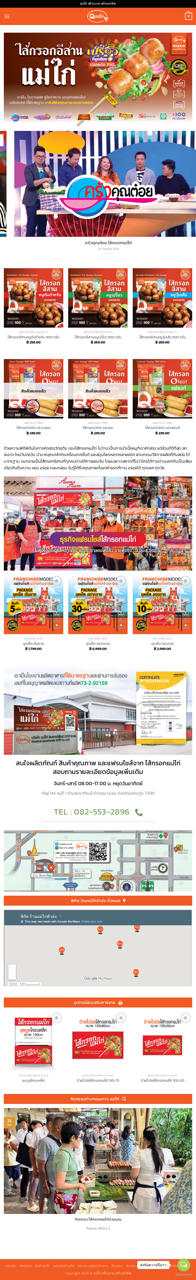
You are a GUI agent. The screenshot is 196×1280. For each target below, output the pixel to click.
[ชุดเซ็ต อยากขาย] (98, 604)
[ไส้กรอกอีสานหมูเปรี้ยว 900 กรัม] (98, 298)
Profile (25, 1266)
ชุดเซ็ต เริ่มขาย (33, 643)
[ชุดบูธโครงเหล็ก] (33, 1041)
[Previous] (4, 313)
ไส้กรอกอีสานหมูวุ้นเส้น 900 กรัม (162, 337)
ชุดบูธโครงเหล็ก (33, 1080)
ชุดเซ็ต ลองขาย (162, 643)
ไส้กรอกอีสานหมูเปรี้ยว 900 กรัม (98, 337)
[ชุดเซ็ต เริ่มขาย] (33, 604)
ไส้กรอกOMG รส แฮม (98, 427)
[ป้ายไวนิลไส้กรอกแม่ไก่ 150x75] (98, 1041)
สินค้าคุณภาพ (77, 763)
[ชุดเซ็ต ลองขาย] (162, 604)
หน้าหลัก (10, 1266)
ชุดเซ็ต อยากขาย (98, 643)
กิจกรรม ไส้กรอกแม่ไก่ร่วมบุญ (98, 1219)
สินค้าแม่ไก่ (42, 1266)
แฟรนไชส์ (120, 763)
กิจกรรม (117, 1266)
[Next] (192, 313)
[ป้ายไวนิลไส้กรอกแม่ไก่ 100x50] (162, 1041)
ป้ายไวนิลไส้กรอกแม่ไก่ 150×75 (98, 1080)
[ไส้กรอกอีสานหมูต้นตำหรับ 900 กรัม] (33, 298)
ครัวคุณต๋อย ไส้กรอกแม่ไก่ (98, 243)
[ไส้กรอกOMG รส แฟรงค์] (162, 389)
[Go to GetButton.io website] (184, 1274)
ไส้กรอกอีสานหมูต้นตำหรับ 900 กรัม (33, 337)
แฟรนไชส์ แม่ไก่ (63, 1266)
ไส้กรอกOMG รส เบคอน (34, 427)
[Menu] (7, 16)
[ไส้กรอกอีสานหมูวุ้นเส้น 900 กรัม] (162, 298)
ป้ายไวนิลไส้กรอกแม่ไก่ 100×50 (162, 1080)
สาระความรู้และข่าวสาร (93, 1266)
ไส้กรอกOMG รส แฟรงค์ (162, 427)
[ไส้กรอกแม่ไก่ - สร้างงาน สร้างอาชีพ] (98, 16)
